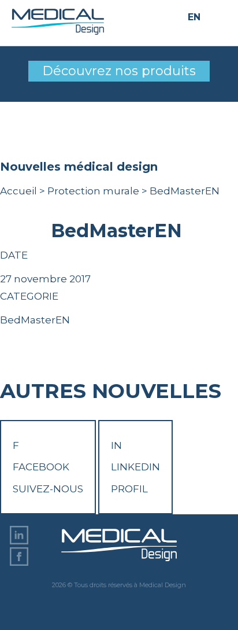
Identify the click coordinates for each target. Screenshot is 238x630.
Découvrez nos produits (119, 71)
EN (194, 17)
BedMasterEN (35, 320)
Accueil (18, 191)
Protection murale (93, 191)
